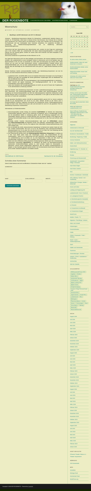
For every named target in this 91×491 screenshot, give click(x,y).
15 (84, 42)
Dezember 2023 (74, 413)
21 (81, 44)
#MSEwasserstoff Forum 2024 (78, 271)
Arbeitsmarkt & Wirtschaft (77, 127)
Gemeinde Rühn (75, 292)
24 (71, 46)
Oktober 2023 (73, 419)
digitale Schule (74, 284)
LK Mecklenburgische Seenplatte (79, 199)
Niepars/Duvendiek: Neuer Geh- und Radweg (79, 72)
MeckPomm (73, 214)
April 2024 (73, 401)
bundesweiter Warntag (76, 278)
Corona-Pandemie (75, 140)
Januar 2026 (73, 337)
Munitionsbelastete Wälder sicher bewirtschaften (79, 67)
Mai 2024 (72, 398)
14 (81, 42)
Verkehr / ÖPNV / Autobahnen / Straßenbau (78, 257)
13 (79, 42)
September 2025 (74, 349)
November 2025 (74, 343)
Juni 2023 (72, 431)
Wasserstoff (73, 307)
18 (74, 44)
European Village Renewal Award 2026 (79, 289)
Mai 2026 (72, 325)
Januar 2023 (73, 446)
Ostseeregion (73, 226)
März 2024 (73, 404)
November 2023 (74, 416)
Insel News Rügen (75, 165)
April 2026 (73, 328)
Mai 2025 (72, 362)
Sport (71, 244)
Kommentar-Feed (75, 476)
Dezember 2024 (74, 377)
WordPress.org (74, 479)
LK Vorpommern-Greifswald (77, 208)
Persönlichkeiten (74, 229)
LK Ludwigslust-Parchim (76, 196)
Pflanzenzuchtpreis (75, 301)
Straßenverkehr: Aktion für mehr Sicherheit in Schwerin (78, 63)
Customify (30, 486)
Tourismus (73, 250)
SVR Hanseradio (74, 463)
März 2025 (73, 368)
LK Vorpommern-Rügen (76, 211)
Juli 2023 (72, 428)
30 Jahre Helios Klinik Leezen (78, 59)
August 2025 (73, 353)
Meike (71, 106)
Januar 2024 (73, 410)
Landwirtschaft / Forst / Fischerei (79, 193)
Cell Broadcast (74, 280)
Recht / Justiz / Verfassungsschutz (75, 240)
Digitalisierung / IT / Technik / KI (78, 149)
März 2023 (73, 440)
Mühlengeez (74, 299)
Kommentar (9, 166)
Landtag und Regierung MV (77, 190)
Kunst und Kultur (74, 187)
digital (81, 280)
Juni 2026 (72, 322)
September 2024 (74, 386)
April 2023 (73, 437)
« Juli (71, 52)
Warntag (81, 305)
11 (73, 42)
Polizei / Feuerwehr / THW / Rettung (77, 236)
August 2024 (73, 389)
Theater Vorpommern (76, 456)
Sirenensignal (79, 303)
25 (74, 46)
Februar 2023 (73, 443)
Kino (71, 171)
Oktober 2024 (73, 383)
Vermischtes (73, 261)
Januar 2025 (73, 374)
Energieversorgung (75, 286)
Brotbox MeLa (74, 276)
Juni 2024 (72, 395)
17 (71, 44)
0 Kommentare (36, 30)
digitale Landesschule (76, 282)
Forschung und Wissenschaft (78, 158)
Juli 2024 (72, 392)
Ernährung (73, 152)
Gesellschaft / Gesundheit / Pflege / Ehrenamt (77, 161)
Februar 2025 (73, 371)
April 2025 (73, 365)
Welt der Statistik (74, 264)
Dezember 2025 (74, 340)
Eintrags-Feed (74, 473)
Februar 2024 (73, 407)
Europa (28, 30)
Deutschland (73, 146)
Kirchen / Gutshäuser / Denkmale (79, 174)
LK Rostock (73, 205)
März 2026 (73, 331)
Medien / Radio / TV (75, 217)
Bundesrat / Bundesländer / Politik (79, 134)
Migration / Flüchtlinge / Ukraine (78, 220)
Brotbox (79, 274)
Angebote (73, 274)
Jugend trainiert (74, 294)
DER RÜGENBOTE (15, 20)
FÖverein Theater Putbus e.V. (78, 454)
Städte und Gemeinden (76, 247)
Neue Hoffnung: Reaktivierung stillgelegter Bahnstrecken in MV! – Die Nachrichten (79, 112)
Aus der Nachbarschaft (76, 130)
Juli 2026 (72, 319)
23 (87, 44)
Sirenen (73, 303)
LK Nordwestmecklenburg (77, 202)
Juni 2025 (72, 359)
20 (79, 44)
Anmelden (73, 470)
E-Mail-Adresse (30, 178)
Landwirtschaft (74, 296)
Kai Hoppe (73, 102)
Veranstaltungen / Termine (77, 253)
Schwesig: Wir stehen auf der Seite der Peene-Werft (78, 76)
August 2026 (73, 316)
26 (76, 46)
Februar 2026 (73, 334)
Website (48, 178)
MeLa (81, 296)
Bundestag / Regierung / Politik (78, 137)
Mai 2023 (72, 434)
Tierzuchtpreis (74, 305)
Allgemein (72, 124)
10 (71, 42)
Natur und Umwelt (75, 223)
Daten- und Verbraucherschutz (78, 143)
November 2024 (74, 380)
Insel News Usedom (75, 168)
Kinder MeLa (83, 294)
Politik (71, 232)
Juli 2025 (72, 356)
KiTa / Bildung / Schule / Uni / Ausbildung (78, 178)
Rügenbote (9, 30)
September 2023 (74, 422)
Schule (83, 301)
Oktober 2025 (73, 346)
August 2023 (73, 425)
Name (7, 178)
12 (76, 42)
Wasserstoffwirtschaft (76, 309)
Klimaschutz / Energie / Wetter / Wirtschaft (78, 183)
